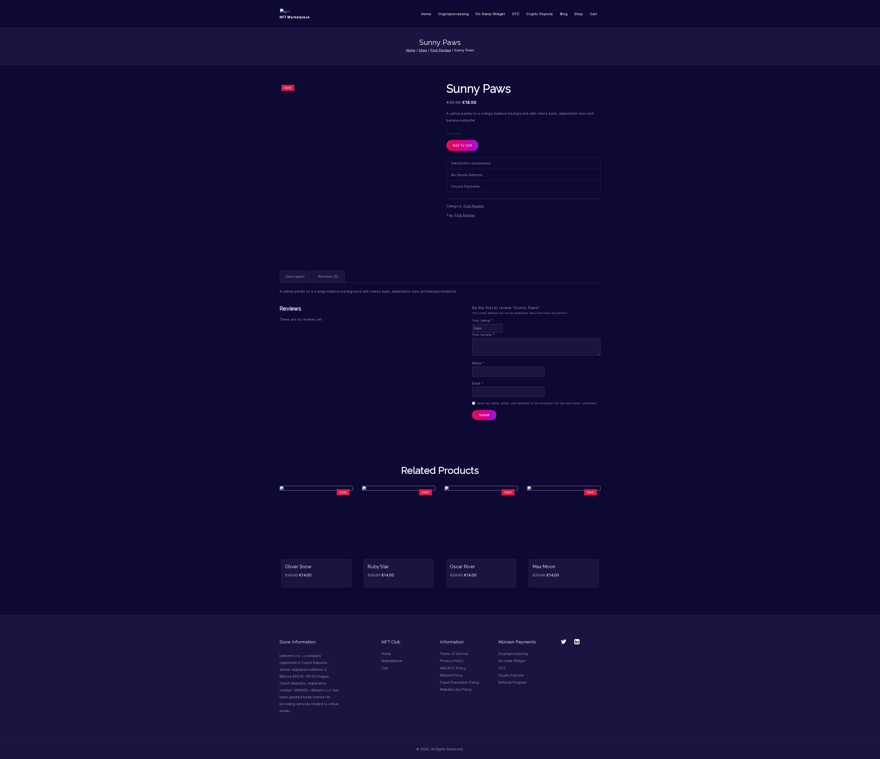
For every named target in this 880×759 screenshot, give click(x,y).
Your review (483, 335)
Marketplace (392, 661)
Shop (578, 14)
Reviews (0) (328, 276)
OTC (516, 14)
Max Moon (544, 566)
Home (426, 14)
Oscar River (462, 566)
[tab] (295, 276)
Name (478, 363)
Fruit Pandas (474, 206)
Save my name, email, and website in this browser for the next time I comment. (537, 403)
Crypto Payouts (539, 14)
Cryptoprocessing (453, 14)
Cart (593, 14)
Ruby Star (378, 566)
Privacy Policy (451, 661)
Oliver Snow (298, 566)
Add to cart (462, 145)
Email (477, 383)
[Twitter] (564, 642)
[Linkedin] (577, 642)
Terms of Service (454, 654)
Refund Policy (451, 675)
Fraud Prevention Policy (459, 682)
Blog (563, 14)
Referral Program (512, 682)
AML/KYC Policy (453, 668)
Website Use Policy (456, 689)
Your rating (482, 320)
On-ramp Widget (490, 14)
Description (295, 276)
